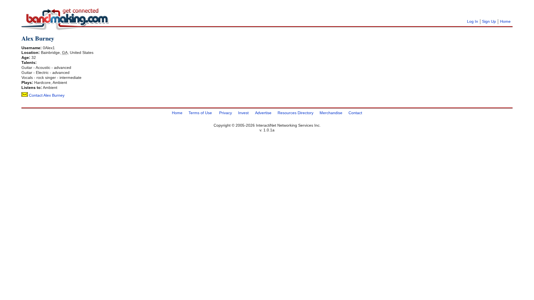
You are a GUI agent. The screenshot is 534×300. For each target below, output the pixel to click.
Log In (472, 21)
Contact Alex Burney (46, 95)
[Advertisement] (180, 11)
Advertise (263, 113)
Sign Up (489, 21)
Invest (243, 113)
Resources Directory (295, 113)
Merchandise (331, 113)
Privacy (225, 113)
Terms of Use (200, 113)
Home (505, 21)
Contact (355, 113)
